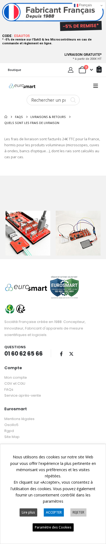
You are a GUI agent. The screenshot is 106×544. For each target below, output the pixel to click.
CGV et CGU (14, 383)
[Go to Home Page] (5, 117)
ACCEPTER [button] (54, 512)
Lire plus (28, 512)
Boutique (14, 70)
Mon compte (15, 377)
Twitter (71, 354)
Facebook (61, 354)
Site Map (12, 436)
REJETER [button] (78, 512)
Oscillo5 (11, 424)
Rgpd (9, 430)
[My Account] (71, 70)
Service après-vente (22, 395)
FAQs (8, 389)
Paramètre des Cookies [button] (53, 527)
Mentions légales (19, 418)
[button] (96, 86)
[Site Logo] (22, 86)
